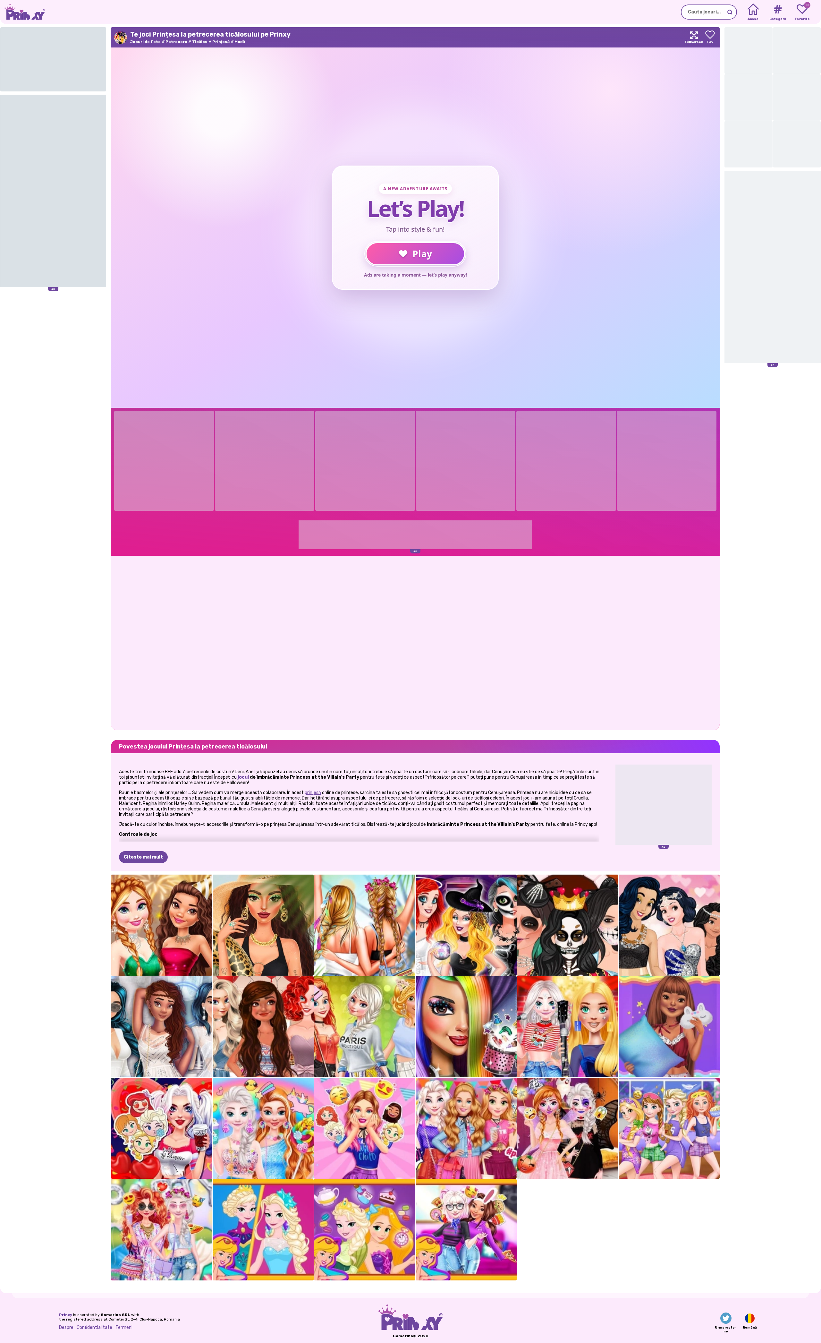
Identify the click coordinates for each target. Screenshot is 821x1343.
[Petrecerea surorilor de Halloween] (567, 1128)
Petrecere (176, 41)
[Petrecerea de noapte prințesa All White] (161, 1026)
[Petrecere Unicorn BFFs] (263, 1128)
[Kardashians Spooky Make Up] (567, 925)
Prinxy (65, 1315)
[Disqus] (415, 642)
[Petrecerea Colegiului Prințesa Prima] (364, 1026)
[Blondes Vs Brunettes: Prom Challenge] (669, 925)
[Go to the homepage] (22, 12)
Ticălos (199, 41)
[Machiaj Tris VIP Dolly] (466, 1026)
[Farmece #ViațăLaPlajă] (263, 925)
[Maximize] (694, 37)
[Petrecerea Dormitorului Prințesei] (466, 1128)
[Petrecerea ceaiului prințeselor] (364, 1229)
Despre (66, 1327)
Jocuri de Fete (145, 41)
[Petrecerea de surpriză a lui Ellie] (364, 1128)
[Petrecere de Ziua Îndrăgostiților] (466, 1229)
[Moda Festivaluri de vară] (364, 925)
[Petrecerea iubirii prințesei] (161, 1128)
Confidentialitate (94, 1327)
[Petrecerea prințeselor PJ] (669, 1026)
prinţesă (313, 792)
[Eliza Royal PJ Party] (669, 1128)
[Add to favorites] (710, 37)
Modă (239, 41)
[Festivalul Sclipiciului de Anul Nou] (161, 925)
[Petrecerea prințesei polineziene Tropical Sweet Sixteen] (263, 1026)
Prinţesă (221, 41)
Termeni (123, 1327)
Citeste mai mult (143, 857)
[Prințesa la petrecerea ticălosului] (466, 925)
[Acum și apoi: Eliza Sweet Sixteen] (263, 1229)
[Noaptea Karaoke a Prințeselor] (567, 1026)
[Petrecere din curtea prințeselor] (161, 1229)
